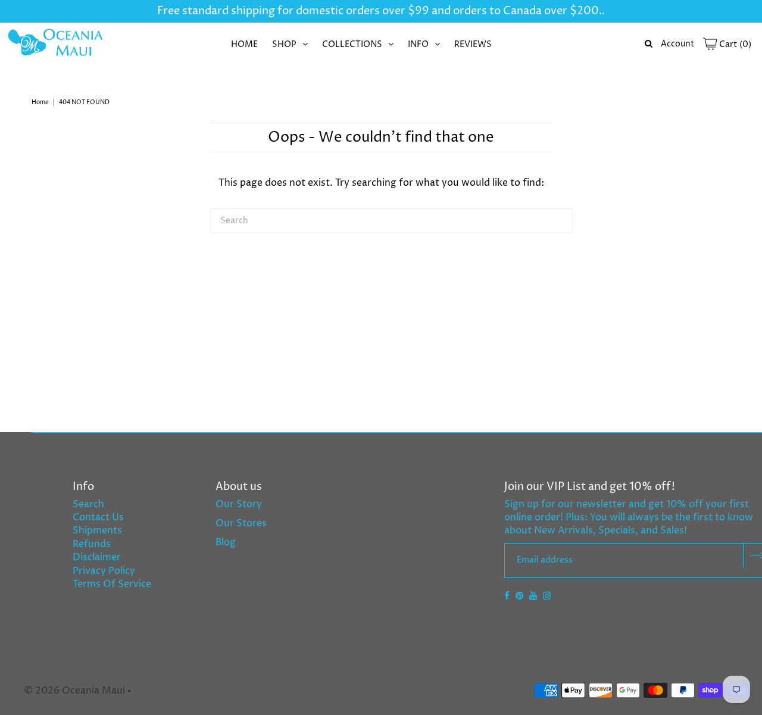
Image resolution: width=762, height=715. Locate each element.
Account (678, 43)
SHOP (284, 44)
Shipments (97, 530)
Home (40, 102)
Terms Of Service (112, 584)
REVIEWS (473, 44)
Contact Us (98, 517)
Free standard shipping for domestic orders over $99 (293, 11)
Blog (226, 542)
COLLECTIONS (352, 44)
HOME (244, 44)
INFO (418, 44)
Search (88, 504)
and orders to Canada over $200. (515, 11)
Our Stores (241, 523)
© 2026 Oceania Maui (74, 690)
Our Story (239, 504)
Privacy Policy (104, 570)
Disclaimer (97, 557)
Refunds (92, 544)
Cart (734, 44)
